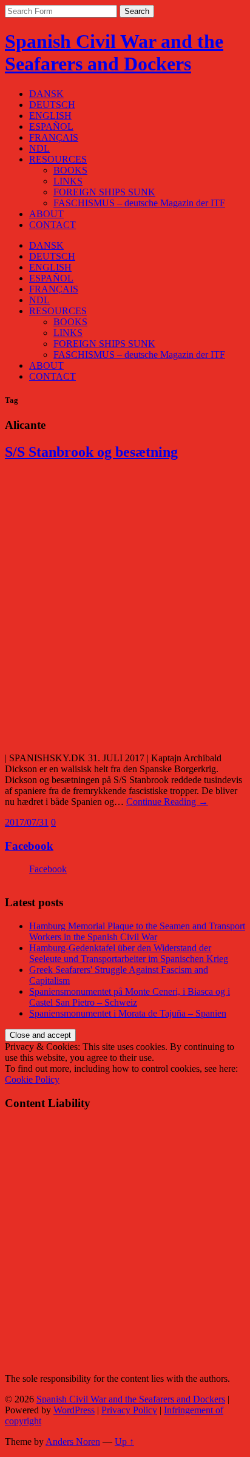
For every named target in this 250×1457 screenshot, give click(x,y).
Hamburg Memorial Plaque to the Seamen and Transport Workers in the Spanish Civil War (137, 931)
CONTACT (52, 225)
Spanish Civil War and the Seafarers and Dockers (114, 52)
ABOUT (46, 214)
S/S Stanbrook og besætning (91, 452)
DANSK (46, 94)
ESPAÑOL (51, 126)
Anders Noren (73, 1441)
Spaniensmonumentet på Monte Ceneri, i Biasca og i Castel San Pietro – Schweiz (129, 997)
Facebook (29, 846)
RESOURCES (58, 159)
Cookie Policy (32, 1079)
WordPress (74, 1410)
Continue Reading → (167, 801)
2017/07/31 (27, 822)
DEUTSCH (52, 104)
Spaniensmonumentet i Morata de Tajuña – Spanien (127, 1013)
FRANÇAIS (53, 137)
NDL (39, 148)
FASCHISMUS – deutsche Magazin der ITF (139, 203)
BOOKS (70, 170)
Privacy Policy (129, 1410)
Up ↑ (124, 1441)
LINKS (68, 181)
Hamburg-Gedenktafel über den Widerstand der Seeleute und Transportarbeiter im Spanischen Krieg (128, 953)
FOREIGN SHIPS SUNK (104, 192)
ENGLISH (50, 115)
